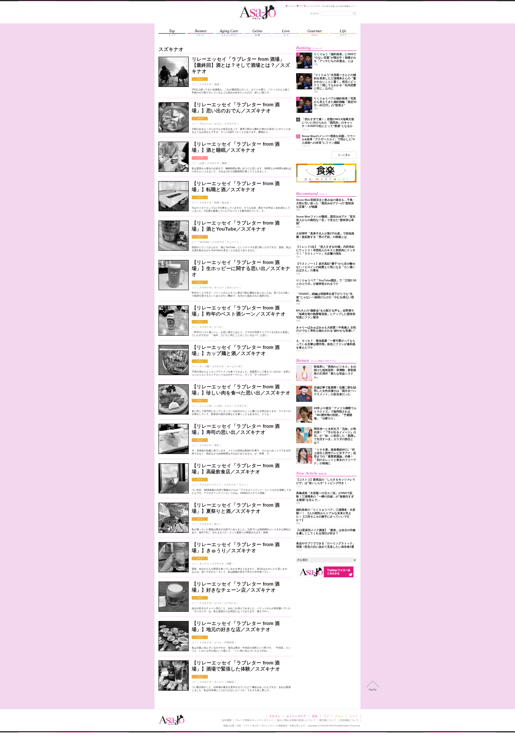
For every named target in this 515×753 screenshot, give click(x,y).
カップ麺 (204, 366)
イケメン (274, 716)
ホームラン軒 (234, 366)
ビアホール (230, 603)
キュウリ (204, 563)
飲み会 (225, 202)
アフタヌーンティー (210, 484)
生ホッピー (233, 287)
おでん (217, 123)
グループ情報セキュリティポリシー (254, 720)
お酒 (201, 163)
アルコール (205, 123)
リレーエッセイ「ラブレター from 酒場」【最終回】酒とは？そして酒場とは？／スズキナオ (241, 65)
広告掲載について (349, 720)
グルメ (200, 79)
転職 (216, 202)
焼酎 (229, 563)
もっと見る (344, 155)
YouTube (204, 242)
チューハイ (233, 242)
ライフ (200, 158)
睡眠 (224, 163)
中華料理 (229, 642)
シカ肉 (217, 405)
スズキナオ (205, 84)
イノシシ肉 (205, 405)
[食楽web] (326, 182)
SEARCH (314, 13)
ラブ (326, 716)
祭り (216, 524)
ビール (217, 327)
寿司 (216, 445)
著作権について (327, 720)
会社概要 (227, 720)
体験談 (230, 682)
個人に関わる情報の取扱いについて (296, 720)
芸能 (314, 716)
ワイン (242, 484)
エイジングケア (296, 716)
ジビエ (228, 405)
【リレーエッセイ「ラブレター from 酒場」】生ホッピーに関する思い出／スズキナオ (241, 268)
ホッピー (219, 287)
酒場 (216, 84)
